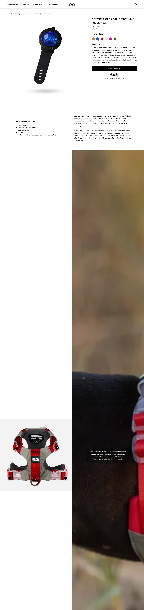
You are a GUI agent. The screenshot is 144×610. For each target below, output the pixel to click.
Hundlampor (17, 14)
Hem (8, 14)
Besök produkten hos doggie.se (114, 78)
